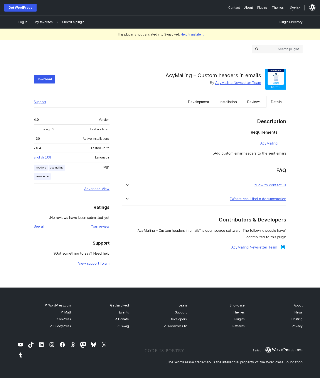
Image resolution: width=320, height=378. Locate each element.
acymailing (57, 167)
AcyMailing (269, 143)
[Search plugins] (256, 49)
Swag (123, 326)
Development (198, 102)
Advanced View (96, 189)
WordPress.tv (175, 326)
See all (39, 226)
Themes (239, 312)
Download (44, 79)
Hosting (297, 319)
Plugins (239, 319)
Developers (178, 319)
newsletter (42, 176)
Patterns (238, 326)
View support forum (93, 263)
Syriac (257, 350)
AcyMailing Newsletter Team (238, 82)
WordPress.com (58, 305)
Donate (122, 319)
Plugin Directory (291, 22)
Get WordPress (20, 7)
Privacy (297, 326)
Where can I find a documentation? (258, 199)
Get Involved (119, 305)
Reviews (254, 102)
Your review (100, 226)
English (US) (42, 157)
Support (40, 102)
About (298, 305)
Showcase (237, 305)
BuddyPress (60, 326)
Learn (183, 305)
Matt (66, 312)
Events (124, 312)
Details (276, 102)
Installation (228, 102)
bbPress (63, 319)
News (299, 312)
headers (40, 167)
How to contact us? (270, 185)
